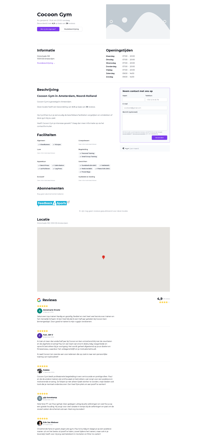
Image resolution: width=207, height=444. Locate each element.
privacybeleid (127, 134)
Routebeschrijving (71, 29)
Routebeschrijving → (46, 63)
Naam (125, 96)
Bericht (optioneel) (130, 112)
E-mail (125, 104)
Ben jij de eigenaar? (48, 29)
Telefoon (148, 96)
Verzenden (159, 138)
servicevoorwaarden (139, 134)
